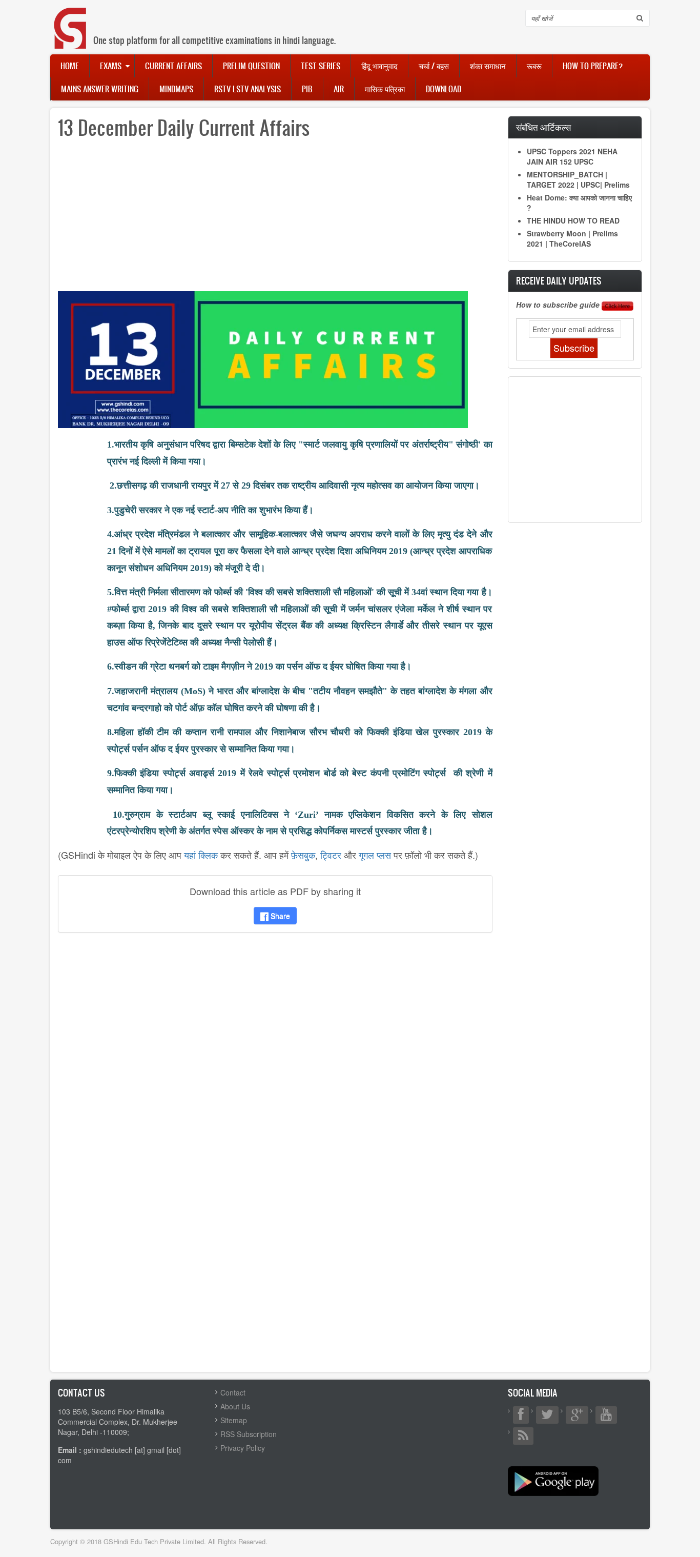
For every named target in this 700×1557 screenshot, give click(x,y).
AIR (339, 88)
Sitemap (233, 1420)
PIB (307, 88)
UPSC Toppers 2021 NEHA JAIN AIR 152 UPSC (572, 156)
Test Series (320, 65)
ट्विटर (330, 854)
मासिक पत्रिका (385, 88)
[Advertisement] (275, 219)
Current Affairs (173, 65)
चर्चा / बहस (434, 65)
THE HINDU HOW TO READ (573, 220)
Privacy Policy (242, 1448)
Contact (232, 1392)
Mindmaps (176, 88)
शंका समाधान (488, 65)
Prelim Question (251, 65)
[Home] (70, 18)
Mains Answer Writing (99, 88)
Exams (110, 65)
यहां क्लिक (201, 854)
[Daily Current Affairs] (263, 358)
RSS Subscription (248, 1434)
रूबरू (534, 65)
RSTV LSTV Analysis (247, 88)
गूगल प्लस (375, 854)
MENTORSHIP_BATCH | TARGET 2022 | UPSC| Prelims (578, 179)
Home (69, 65)
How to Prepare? (593, 65)
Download (443, 88)
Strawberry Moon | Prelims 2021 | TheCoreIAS (572, 238)
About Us (235, 1406)
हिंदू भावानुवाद (379, 65)
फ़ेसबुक (303, 854)
